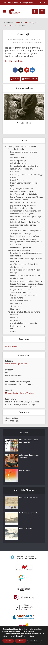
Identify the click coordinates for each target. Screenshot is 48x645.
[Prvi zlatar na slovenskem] (11, 502)
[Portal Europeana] (24, 578)
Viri (11, 328)
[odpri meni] (4, 12)
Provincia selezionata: (18, 2)
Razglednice (15, 320)
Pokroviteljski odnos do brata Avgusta (26, 281)
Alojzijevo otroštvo (18, 157)
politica (24, 363)
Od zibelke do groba (16, 149)
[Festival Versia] (11, 475)
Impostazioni (34, 641)
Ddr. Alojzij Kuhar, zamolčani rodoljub (20, 146)
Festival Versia (24, 470)
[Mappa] (35, 11)
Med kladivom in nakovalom (19, 250)
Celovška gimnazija (18, 160)
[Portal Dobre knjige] (24, 616)
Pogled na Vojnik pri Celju (28, 513)
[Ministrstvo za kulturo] (24, 558)
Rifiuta (21, 641)
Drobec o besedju (17, 326)
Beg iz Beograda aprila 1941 (22, 188)
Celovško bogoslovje (19, 163)
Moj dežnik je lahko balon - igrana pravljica (29, 441)
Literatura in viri (16, 309)
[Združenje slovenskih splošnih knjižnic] (24, 597)
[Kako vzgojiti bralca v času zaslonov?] (11, 460)
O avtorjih (12, 331)
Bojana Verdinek (27, 393)
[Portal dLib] (24, 588)
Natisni (16, 79)
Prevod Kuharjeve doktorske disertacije (26, 284)
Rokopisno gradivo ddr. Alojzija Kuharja (24, 312)
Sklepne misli (15, 306)
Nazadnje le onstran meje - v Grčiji (24, 191)
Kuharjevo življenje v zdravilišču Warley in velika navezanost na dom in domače (26, 225)
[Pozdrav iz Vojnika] (11, 533)
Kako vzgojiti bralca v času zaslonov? (29, 456)
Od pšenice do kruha (24, 123)
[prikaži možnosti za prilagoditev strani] (40, 2)
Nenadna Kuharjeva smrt (20, 247)
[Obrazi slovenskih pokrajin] (24, 607)
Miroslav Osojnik (12, 393)
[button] (38, 113)
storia (7, 363)
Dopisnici (14, 317)
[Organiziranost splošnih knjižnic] (24, 567)
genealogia (15, 363)
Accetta (8, 641)
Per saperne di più (14, 61)
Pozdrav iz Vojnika (26, 528)
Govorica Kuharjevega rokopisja (23, 323)
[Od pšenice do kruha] (24, 106)
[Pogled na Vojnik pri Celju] (11, 518)
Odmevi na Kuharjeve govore (22, 213)
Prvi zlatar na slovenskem (28, 498)
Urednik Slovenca (17, 180)
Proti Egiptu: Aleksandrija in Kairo (24, 194)
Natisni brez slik (30, 79)
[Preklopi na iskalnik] (42, 11)
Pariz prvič (14, 171)
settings (31, 636)
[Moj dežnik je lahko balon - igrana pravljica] (11, 445)
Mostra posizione (12, 346)
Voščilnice (14, 314)
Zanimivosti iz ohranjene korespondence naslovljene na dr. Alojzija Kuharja (24, 295)
